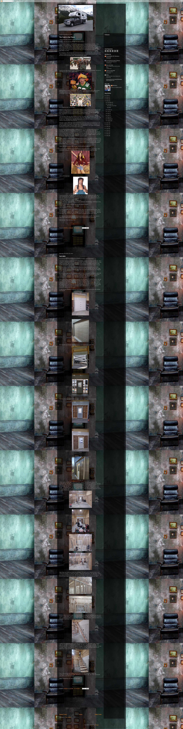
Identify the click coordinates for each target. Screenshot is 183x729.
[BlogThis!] (84, 228)
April (108, 115)
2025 (107, 97)
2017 (107, 132)
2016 (107, 133)
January (109, 120)
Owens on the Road (110, 70)
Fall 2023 (62, 256)
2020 (107, 126)
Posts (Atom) (68, 717)
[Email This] (82, 228)
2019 (107, 128)
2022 (107, 122)
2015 (107, 135)
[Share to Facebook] (87, 228)
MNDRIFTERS (73, 9)
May (108, 113)
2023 (107, 100)
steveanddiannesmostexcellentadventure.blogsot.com (114, 80)
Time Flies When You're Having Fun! (113, 76)
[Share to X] (85, 228)
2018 (107, 130)
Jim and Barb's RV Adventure (112, 56)
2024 (107, 98)
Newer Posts (63, 714)
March (108, 117)
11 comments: (77, 227)
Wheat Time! (108, 57)
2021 (107, 124)
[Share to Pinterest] (88, 228)
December (109, 102)
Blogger (97, 724)
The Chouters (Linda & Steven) (113, 60)
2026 (107, 95)
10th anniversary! (109, 71)
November (109, 104)
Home (80, 714)
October (109, 109)
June (108, 111)
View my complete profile (116, 87)
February (109, 118)
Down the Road (109, 65)
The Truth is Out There (67, 37)
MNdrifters (115, 85)
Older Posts (98, 714)
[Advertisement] (80, 241)
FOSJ (107, 75)
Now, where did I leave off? (111, 61)
